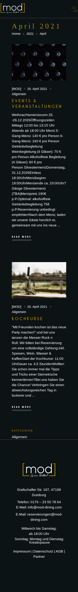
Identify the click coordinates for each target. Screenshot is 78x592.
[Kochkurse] (39, 280)
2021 (30, 34)
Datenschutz (43, 551)
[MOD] (17, 89)
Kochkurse (27, 318)
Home (16, 34)
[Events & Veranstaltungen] (39, 62)
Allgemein (19, 94)
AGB (59, 551)
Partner (39, 556)
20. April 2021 (37, 89)
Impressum (22, 551)
